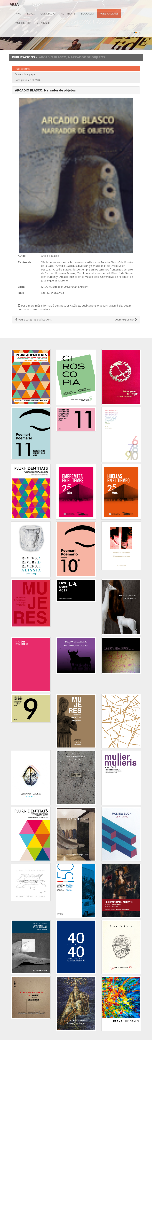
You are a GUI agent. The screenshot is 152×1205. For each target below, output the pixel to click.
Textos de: (25, 262)
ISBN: (21, 293)
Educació (87, 13)
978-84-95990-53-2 (52, 293)
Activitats (68, 13)
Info (18, 13)
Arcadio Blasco (50, 255)
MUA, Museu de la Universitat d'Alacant (64, 287)
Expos (31, 13)
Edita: (21, 287)
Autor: (22, 255)
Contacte (44, 23)
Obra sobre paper (25, 74)
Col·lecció (47, 13)
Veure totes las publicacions (35, 319)
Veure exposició (124, 319)
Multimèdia (23, 23)
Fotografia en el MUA (28, 80)
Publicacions (109, 13)
